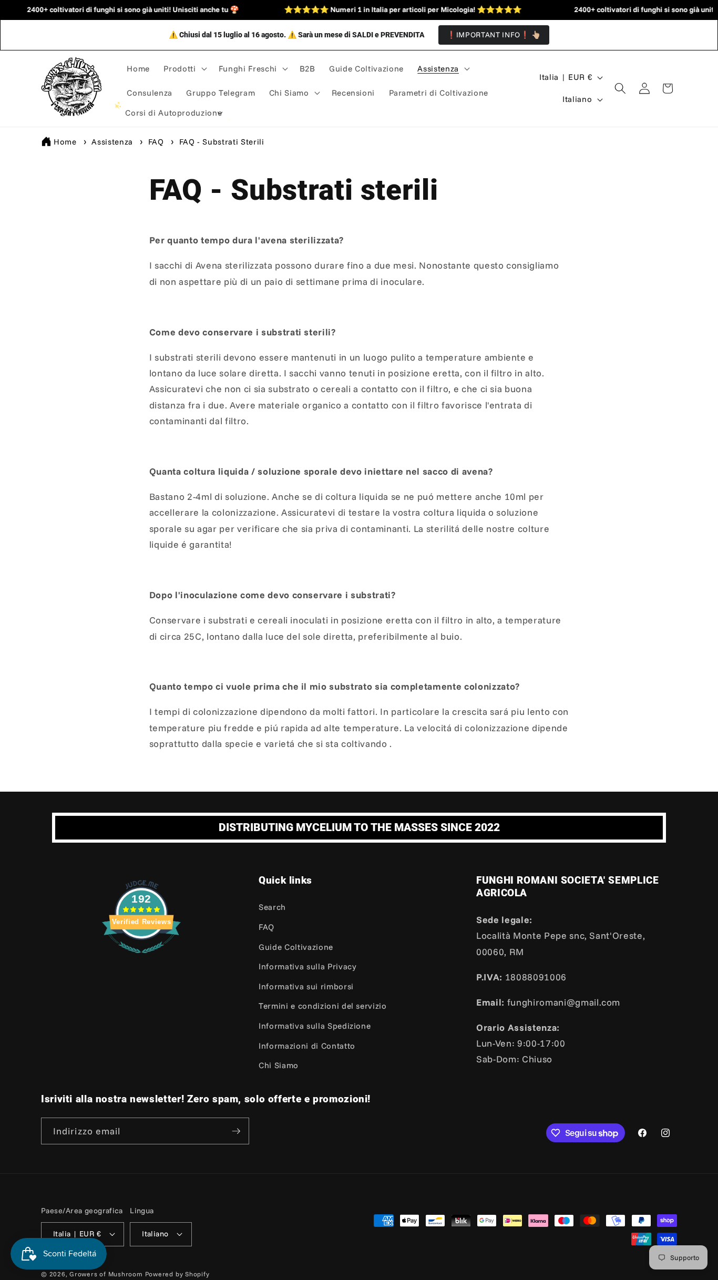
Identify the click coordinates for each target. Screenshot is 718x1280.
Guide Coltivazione (296, 947)
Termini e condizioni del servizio (323, 1006)
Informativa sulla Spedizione (315, 1026)
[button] (184, 69)
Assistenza (113, 142)
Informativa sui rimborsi (306, 986)
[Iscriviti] (236, 1131)
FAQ (157, 142)
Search (272, 907)
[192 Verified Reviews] (141, 958)
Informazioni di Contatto (307, 1046)
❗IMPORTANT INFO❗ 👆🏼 (494, 34)
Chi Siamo (279, 1065)
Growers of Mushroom (106, 1274)
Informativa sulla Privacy (308, 966)
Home (65, 142)
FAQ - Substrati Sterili (221, 142)
